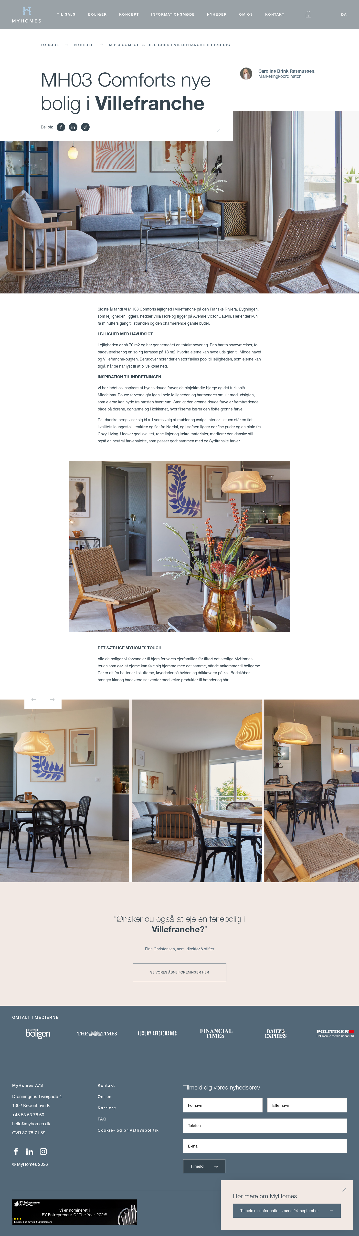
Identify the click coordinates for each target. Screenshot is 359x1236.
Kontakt (275, 14)
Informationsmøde (173, 14)
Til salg (66, 14)
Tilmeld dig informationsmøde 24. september (279, 1210)
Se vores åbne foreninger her (179, 972)
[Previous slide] (33, 699)
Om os (246, 14)
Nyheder (217, 14)
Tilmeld (196, 1166)
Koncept (129, 14)
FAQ (102, 1119)
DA (344, 14)
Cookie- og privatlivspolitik (128, 1130)
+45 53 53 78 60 (28, 1114)
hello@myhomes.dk (31, 1123)
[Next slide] (52, 699)
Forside (50, 45)
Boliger (97, 14)
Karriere (107, 1108)
